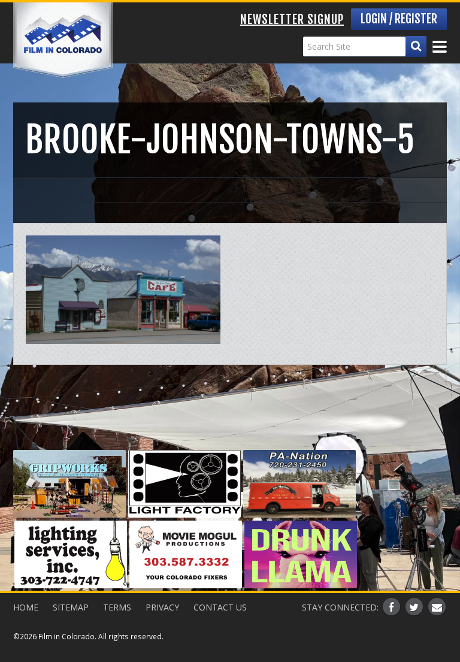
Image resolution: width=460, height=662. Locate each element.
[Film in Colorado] (63, 40)
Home (25, 607)
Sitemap (71, 607)
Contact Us (220, 607)
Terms (117, 607)
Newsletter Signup (292, 19)
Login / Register (399, 18)
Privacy (162, 607)
